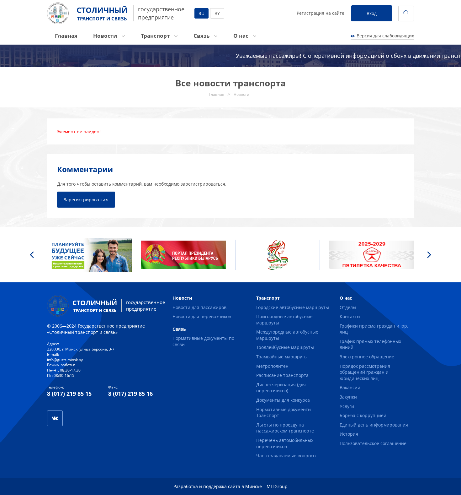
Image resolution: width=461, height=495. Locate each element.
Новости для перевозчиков (201, 316)
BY (217, 13)
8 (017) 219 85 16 (130, 393)
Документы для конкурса (283, 400)
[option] (89, 255)
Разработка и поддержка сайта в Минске (217, 486)
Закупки (348, 397)
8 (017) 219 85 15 (69, 393)
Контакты (350, 316)
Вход (372, 13)
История (349, 434)
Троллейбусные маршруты (285, 347)
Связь (202, 35)
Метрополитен (272, 366)
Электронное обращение (367, 357)
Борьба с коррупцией (363, 415)
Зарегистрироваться (86, 200)
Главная (66, 35)
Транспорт (156, 35)
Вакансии (350, 387)
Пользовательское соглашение (373, 443)
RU (201, 13)
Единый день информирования (374, 425)
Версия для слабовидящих (385, 36)
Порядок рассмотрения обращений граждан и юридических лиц (365, 372)
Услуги (347, 406)
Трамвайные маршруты (282, 357)
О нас (241, 35)
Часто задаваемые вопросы (286, 456)
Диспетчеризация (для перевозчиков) (281, 388)
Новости (105, 35)
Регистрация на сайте (320, 13)
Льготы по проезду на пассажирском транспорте (285, 428)
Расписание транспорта (282, 375)
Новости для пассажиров (199, 307)
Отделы (348, 307)
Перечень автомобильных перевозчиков (284, 443)
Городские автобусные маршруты (292, 307)
